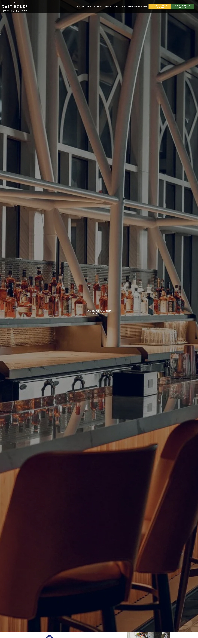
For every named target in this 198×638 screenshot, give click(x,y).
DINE (107, 7)
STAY (97, 7)
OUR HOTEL (82, 7)
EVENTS (118, 7)
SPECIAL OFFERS (137, 7)
